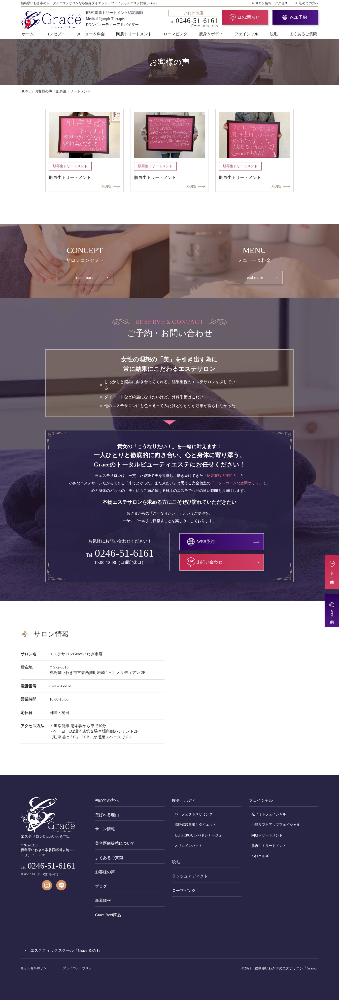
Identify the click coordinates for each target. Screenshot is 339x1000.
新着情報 (103, 900)
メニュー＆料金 (91, 34)
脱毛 (274, 34)
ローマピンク (175, 34)
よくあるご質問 (303, 34)
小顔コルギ (260, 856)
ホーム (28, 34)
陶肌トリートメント (134, 34)
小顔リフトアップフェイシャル (275, 825)
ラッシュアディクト (190, 876)
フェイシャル (246, 34)
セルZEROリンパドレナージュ (198, 835)
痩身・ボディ (184, 800)
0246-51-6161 (124, 553)
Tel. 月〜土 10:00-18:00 (194, 19)
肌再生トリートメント (268, 846)
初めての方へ (308, 3)
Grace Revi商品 (108, 915)
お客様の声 (105, 872)
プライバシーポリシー (79, 968)
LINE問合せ (248, 17)
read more (85, 277)
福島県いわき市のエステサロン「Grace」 (286, 968)
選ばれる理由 (107, 815)
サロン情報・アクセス (271, 3)
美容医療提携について (115, 843)
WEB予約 (298, 17)
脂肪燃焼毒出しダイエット (195, 825)
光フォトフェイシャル (268, 814)
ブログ (101, 886)
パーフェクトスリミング (193, 814)
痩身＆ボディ (211, 34)
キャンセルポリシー (35, 968)
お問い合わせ (209, 562)
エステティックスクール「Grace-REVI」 (66, 950)
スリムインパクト (188, 846)
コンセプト (55, 34)
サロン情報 (105, 829)
